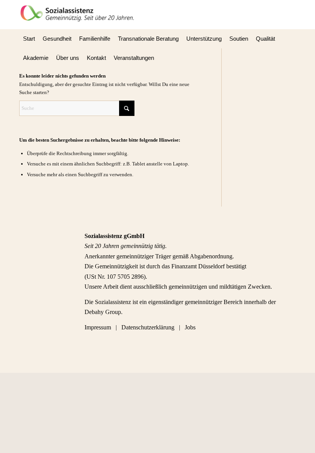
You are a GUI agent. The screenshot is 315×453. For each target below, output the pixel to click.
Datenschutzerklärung (147, 327)
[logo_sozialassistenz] (80, 14)
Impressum (99, 327)
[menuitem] (29, 38)
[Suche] (291, 58)
